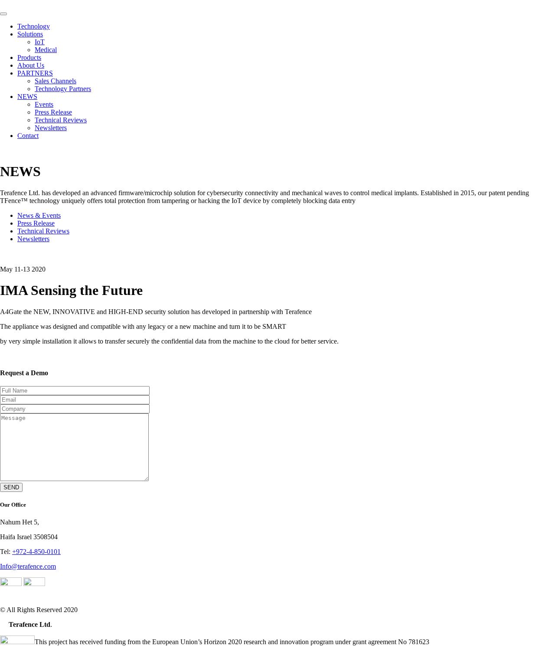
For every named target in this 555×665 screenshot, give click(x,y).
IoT (40, 42)
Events (44, 104)
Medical (46, 49)
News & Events (39, 215)
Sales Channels (55, 81)
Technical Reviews (61, 120)
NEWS (27, 96)
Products (29, 57)
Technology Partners (63, 88)
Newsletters (51, 127)
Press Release (53, 112)
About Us (30, 65)
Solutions (30, 34)
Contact (28, 135)
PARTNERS (35, 73)
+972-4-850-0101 (36, 551)
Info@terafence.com (28, 566)
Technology (33, 26)
